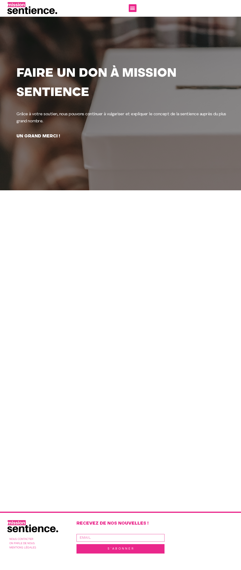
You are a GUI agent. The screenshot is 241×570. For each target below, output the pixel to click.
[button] (133, 8)
